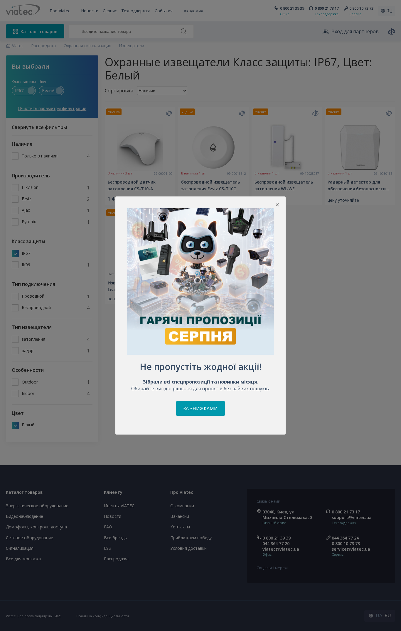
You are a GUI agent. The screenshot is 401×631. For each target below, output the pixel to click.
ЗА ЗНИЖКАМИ (200, 408)
